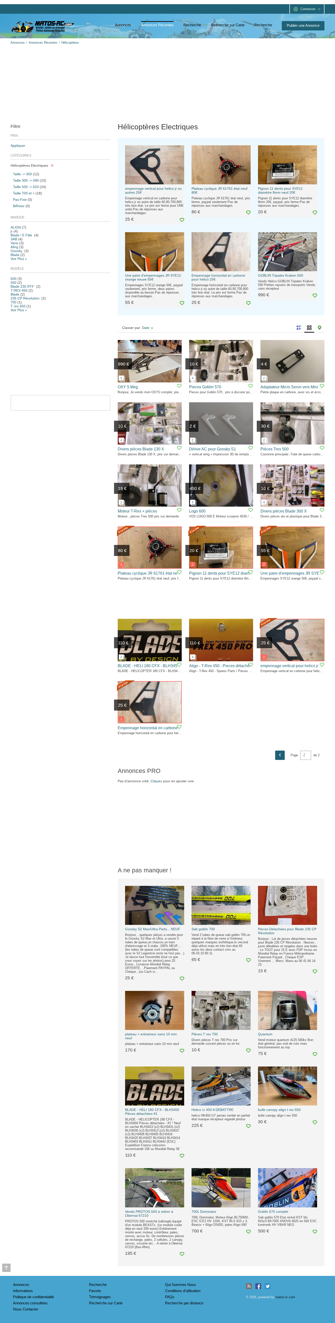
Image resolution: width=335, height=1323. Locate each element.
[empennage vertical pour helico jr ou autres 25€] (292, 640)
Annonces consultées (30, 1303)
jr (12, 231)
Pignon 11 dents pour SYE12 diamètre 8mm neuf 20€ (280, 190)
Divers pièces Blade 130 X (141, 449)
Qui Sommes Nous (180, 1284)
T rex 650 (18, 306)
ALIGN (16, 227)
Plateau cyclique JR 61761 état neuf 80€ (153, 573)
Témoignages (100, 1297)
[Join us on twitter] (268, 1286)
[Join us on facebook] (258, 1286)
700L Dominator (204, 1212)
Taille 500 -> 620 (26, 187)
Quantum (265, 1034)
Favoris (95, 1291)
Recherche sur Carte (228, 25)
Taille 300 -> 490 (26, 180)
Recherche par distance (184, 1303)
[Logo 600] (221, 485)
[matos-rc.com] (44, 26)
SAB (14, 239)
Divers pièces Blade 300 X (283, 511)
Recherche (192, 25)
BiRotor (19, 206)
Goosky (17, 251)
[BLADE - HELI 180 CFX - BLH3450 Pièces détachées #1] (150, 640)
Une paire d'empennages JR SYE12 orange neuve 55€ (153, 277)
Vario (14, 243)
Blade (15, 255)
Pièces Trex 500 (274, 449)
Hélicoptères (70, 42)
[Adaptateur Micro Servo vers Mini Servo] (292, 361)
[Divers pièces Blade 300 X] (292, 485)
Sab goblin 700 (203, 929)
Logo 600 (197, 511)
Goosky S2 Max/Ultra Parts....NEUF (152, 929)
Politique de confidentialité (33, 1297)
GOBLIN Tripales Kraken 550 (280, 275)
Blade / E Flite (22, 235)
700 (13, 302)
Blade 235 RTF (23, 286)
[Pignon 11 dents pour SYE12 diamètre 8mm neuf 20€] (221, 547)
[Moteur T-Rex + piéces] (150, 485)
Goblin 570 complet (273, 1212)
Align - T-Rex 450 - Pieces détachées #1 (224, 666)
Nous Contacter (25, 1309)
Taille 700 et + (24, 193)
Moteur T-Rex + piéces (137, 511)
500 (13, 279)
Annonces (123, 25)
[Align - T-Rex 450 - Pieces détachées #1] (221, 640)
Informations (23, 1291)
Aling (14, 247)
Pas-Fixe (20, 200)
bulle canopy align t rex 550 (279, 1110)
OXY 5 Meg (128, 387)
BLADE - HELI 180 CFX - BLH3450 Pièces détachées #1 (152, 1112)
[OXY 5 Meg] (150, 361)
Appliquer (18, 146)
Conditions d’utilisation (182, 1291)
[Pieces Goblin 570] (221, 361)
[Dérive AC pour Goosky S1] (221, 423)
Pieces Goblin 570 (205, 387)
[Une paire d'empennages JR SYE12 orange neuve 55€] (292, 547)
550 (13, 282)
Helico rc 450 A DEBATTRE (212, 1110)
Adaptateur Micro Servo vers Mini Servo (294, 387)
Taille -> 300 (22, 174)
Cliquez (156, 781)
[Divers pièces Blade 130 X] (150, 423)
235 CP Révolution (25, 298)
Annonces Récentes (157, 25)
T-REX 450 (19, 290)
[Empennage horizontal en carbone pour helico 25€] (150, 702)
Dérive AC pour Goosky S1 (212, 449)
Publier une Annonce (303, 25)
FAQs (169, 1297)
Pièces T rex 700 (205, 1034)
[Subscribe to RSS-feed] (249, 1286)
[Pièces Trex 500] (292, 423)
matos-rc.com (285, 1297)
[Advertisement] (158, 83)
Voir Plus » (19, 259)
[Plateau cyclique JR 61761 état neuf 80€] (150, 547)
